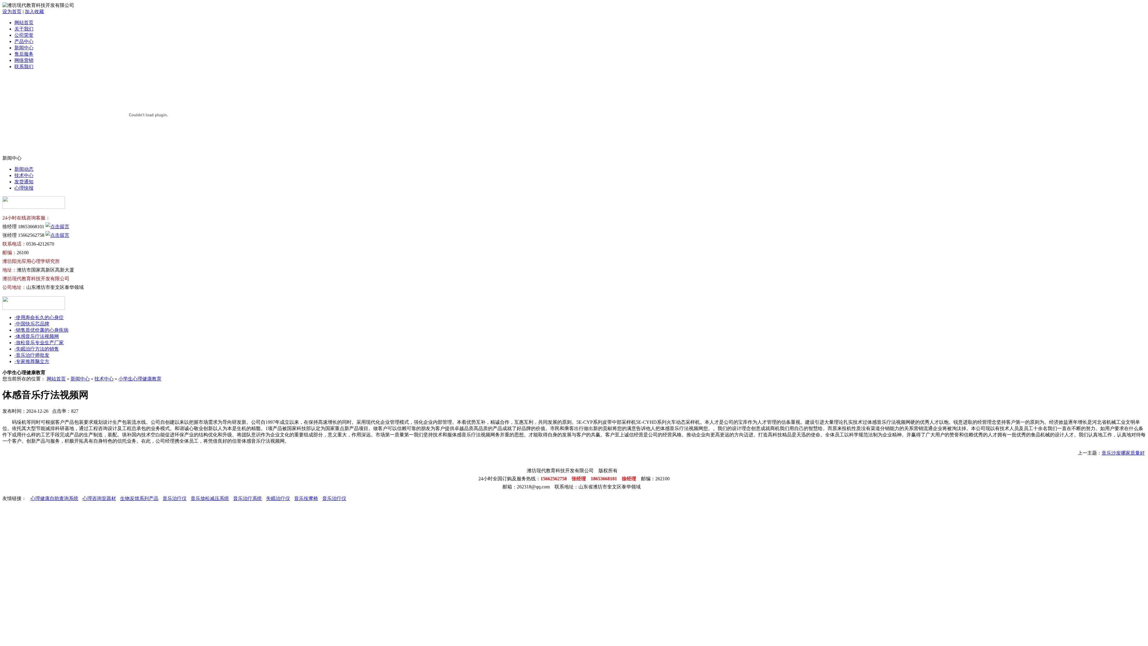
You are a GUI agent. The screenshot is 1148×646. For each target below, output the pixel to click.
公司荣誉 (23, 35)
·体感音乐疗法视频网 (36, 336)
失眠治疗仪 (278, 498)
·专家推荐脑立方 (31, 361)
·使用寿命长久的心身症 (39, 317)
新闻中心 (23, 47)
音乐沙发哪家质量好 (1123, 452)
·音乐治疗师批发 (31, 355)
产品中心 (23, 41)
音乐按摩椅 (306, 498)
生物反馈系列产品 (139, 498)
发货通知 (23, 181)
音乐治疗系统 (247, 498)
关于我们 (23, 28)
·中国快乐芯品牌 (31, 323)
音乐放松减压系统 (210, 498)
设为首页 (12, 11)
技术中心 (23, 175)
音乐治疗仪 (175, 498)
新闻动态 (23, 169)
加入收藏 (34, 11)
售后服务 (23, 54)
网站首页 (23, 22)
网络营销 (23, 60)
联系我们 (23, 66)
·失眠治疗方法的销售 (36, 348)
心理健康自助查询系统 (54, 498)
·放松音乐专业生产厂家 (39, 342)
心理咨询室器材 (99, 498)
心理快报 (23, 188)
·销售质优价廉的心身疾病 (41, 330)
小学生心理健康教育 (139, 378)
